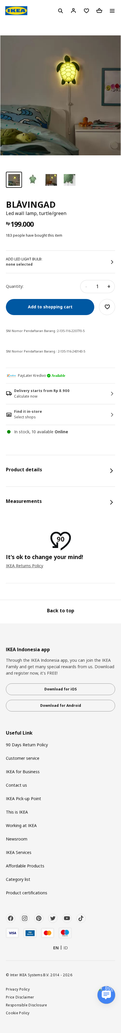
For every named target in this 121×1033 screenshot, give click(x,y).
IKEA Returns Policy (24, 565)
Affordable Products (25, 866)
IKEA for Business (23, 771)
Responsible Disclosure (26, 1005)
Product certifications (26, 893)
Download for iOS (60, 689)
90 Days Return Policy (27, 744)
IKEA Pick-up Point (23, 798)
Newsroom (16, 839)
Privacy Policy (18, 989)
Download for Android (60, 705)
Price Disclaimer (20, 997)
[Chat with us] (106, 995)
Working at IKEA (21, 825)
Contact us (16, 785)
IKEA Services (18, 852)
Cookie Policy (18, 1012)
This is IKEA (17, 812)
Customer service (22, 758)
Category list (18, 879)
